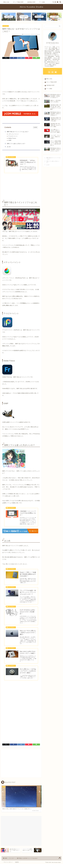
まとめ (9, 146)
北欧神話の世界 (31, 2)
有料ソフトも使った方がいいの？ (16, 143)
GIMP (9, 140)
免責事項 (17, 862)
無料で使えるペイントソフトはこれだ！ (18, 131)
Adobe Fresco (12, 138)
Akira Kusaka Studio (31, 7)
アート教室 (42, 2)
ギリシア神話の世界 (18, 2)
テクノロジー (12, 858)
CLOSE (35, 127)
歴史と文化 (6, 2)
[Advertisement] (21, 75)
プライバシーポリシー (8, 862)
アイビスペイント (13, 136)
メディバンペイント (13, 134)
